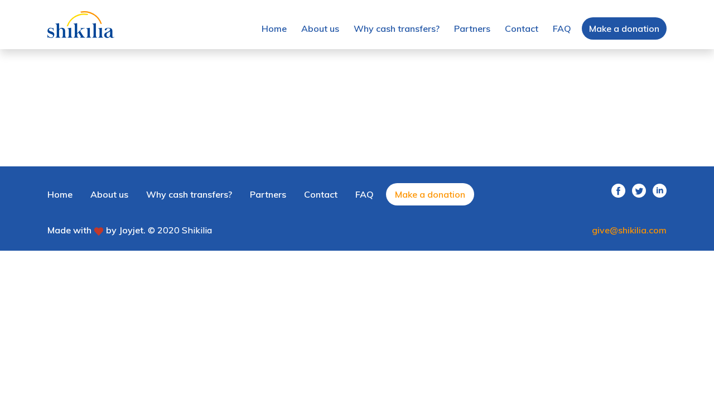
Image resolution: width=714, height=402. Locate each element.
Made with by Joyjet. (96, 230)
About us (320, 28)
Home (274, 28)
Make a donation (624, 28)
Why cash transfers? (397, 28)
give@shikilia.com (629, 230)
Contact (521, 28)
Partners (472, 28)
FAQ (562, 28)
